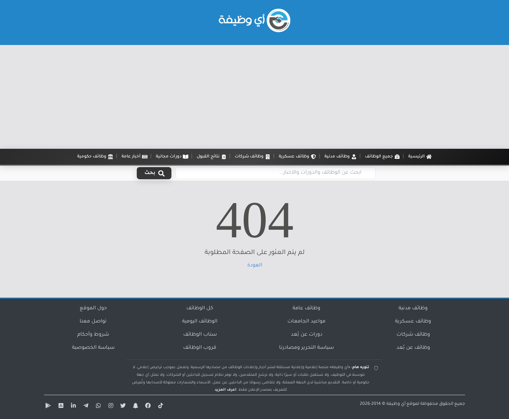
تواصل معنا (93, 322)
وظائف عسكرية (413, 322)
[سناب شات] (134, 406)
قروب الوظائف (199, 348)
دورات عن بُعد (306, 335)
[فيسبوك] (147, 406)
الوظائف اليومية (199, 322)
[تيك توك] (159, 406)
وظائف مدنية (413, 308)
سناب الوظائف (200, 335)
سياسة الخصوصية (93, 348)
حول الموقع (93, 308)
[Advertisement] (254, 96)
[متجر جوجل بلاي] (47, 406)
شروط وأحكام (93, 335)
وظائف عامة (306, 308)
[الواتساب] (97, 406)
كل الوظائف (199, 308)
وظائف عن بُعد (413, 348)
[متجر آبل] (59, 406)
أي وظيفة (395, 404)
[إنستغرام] (109, 406)
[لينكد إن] (72, 406)
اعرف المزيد (225, 390)
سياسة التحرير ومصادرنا (306, 348)
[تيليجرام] (84, 406)
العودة (254, 265)
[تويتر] (122, 406)
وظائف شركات (413, 335)
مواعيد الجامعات (306, 322)
